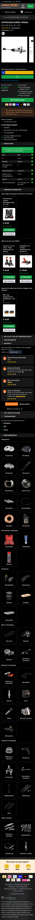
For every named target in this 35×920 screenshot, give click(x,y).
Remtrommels (26, 490)
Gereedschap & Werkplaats (22, 884)
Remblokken (25, 455)
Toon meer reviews (11, 404)
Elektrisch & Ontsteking (10, 888)
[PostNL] (13, 879)
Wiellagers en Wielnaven (9, 757)
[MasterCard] (25, 876)
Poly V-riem (9, 641)
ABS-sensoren (9, 736)
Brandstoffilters (9, 585)
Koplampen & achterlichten (9, 682)
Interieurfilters (9, 620)
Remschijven (9, 455)
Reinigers (9, 564)
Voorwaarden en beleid (17, 893)
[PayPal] (15, 876)
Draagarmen (26, 758)
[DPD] (18, 879)
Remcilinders (9, 508)
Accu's (26, 701)
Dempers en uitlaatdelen (9, 835)
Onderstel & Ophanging (25, 888)
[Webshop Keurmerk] (26, 880)
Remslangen (26, 473)
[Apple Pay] (8, 879)
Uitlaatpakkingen (26, 835)
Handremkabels (25, 508)
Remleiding (9, 526)
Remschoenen (9, 490)
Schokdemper (26, 795)
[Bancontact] (31, 876)
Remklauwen (9, 473)
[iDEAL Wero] (4, 876)
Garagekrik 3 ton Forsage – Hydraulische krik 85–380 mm (25, 248)
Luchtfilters (26, 602)
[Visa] (20, 876)
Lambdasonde (9, 853)
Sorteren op (4, 352)
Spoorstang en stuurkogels (26, 777)
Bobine (9, 718)
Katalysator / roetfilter (26, 853)
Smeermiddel (26, 546)
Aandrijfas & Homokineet (26, 659)
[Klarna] (10, 876)
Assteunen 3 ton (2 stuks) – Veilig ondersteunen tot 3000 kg (9, 248)
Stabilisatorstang (9, 795)
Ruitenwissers (26, 585)
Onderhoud (12, 886)
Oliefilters (9, 602)
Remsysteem (9, 884)
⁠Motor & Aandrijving (22, 886)
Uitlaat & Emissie (18, 891)
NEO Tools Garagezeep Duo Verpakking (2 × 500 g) (9, 297)
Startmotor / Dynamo (26, 718)
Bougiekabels (26, 682)
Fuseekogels (9, 777)
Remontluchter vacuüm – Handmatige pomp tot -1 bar (8, 201)
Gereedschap (9, 546)
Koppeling (9, 659)
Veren (9, 813)
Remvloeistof (26, 526)
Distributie (26, 641)
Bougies (9, 701)
